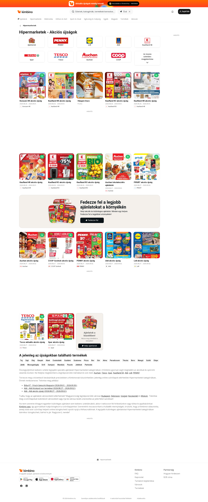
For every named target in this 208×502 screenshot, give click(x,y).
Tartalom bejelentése (144, 481)
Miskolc (144, 396)
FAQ (136, 473)
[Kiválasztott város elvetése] (129, 11)
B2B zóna (168, 477)
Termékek (124, 19)
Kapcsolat (139, 477)
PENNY (136, 373)
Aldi (126, 373)
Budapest (105, 396)
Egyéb (106, 19)
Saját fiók (185, 11)
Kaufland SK (118, 373)
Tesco (104, 373)
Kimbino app (25, 406)
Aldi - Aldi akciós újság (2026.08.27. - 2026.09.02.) (45, 391)
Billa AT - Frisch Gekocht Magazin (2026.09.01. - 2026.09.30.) (50, 385)
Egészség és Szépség (92, 19)
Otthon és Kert (61, 19)
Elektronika (48, 19)
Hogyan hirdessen (172, 473)
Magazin (114, 19)
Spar (110, 373)
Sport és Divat (75, 19)
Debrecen (115, 396)
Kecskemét (133, 396)
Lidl (130, 373)
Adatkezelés (141, 498)
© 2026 (69, 498)
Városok (134, 19)
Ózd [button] (125, 11)
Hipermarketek (35, 19)
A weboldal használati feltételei (121, 498)
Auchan (97, 373)
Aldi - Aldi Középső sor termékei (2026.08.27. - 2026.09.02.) (49, 388)
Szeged (124, 396)
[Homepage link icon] (98, 460)
